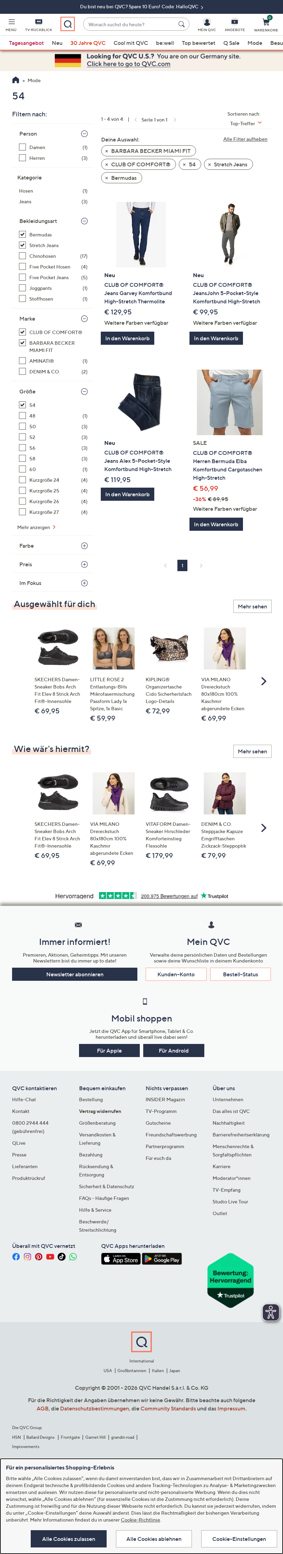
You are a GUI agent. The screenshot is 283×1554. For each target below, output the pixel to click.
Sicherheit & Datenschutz (106, 1186)
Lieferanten (25, 1166)
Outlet (220, 1213)
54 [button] (192, 164)
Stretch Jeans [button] (230, 164)
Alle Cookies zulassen (68, 1538)
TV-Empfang (227, 1190)
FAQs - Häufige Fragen (104, 1198)
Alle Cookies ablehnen (154, 1538)
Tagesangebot (26, 42)
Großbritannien (131, 1370)
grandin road (122, 1437)
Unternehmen (228, 1099)
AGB (43, 1408)
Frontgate (70, 1437)
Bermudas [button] (123, 177)
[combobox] (129, 24)
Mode (254, 42)
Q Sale (231, 42)
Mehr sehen (252, 606)
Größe (27, 391)
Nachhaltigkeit (229, 1123)
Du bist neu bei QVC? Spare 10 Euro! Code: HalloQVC (139, 6)
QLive (19, 1143)
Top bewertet (198, 42)
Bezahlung (91, 1154)
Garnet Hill (95, 1437)
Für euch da (158, 1158)
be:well (165, 42)
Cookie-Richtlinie (140, 1520)
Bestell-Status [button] (240, 974)
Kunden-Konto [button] (176, 974)
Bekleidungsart (38, 220)
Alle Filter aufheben (245, 139)
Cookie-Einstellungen (239, 1538)
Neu (57, 42)
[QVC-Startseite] (15, 81)
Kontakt (20, 1111)
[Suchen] (182, 24)
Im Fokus (30, 582)
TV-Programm (161, 1111)
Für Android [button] (174, 1050)
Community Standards (168, 1408)
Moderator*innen (232, 1178)
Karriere (222, 1166)
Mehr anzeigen (34, 527)
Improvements (25, 1446)
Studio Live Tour (230, 1201)
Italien (158, 1370)
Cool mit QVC (131, 42)
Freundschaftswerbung (171, 1134)
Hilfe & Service (95, 1210)
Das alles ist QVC (231, 1111)
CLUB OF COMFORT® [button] (140, 164)
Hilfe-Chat (24, 1099)
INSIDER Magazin (165, 1099)
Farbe (26, 545)
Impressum (231, 1408)
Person (28, 133)
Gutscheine (158, 1123)
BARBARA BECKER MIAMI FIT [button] (150, 150)
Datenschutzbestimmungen (94, 1408)
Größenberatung (97, 1123)
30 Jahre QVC (88, 42)
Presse (19, 1154)
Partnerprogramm (165, 1146)
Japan (174, 1370)
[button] (11, 26)
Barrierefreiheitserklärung (241, 1134)
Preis (25, 564)
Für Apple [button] (109, 1050)
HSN (16, 1437)
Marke (27, 318)
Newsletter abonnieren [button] (75, 974)
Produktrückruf (28, 1178)
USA (108, 1370)
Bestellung (91, 1099)
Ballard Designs (40, 1437)
